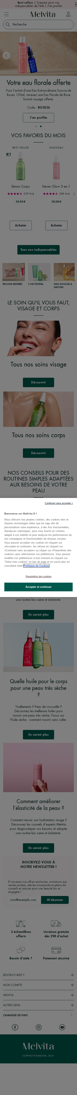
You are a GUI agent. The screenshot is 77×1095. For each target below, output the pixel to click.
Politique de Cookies (36, 565)
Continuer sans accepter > (59, 503)
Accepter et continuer (38, 586)
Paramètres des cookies (39, 576)
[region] (38, 547)
